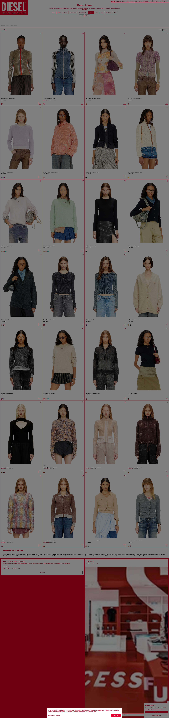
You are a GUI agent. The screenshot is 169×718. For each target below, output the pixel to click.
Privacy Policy (85, 711)
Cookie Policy (93, 711)
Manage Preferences (73, 711)
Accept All (116, 715)
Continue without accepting (54, 715)
